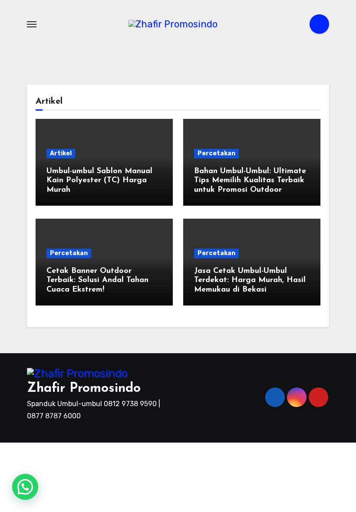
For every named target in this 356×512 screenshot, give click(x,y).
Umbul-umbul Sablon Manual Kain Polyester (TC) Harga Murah (99, 180)
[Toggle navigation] (31, 24)
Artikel (61, 153)
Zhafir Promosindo (84, 388)
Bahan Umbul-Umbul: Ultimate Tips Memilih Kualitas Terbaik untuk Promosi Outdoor (250, 180)
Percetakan (216, 153)
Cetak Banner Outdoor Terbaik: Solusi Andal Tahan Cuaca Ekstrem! (97, 280)
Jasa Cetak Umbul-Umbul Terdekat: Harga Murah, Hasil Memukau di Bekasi (250, 280)
